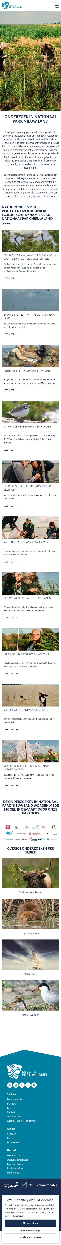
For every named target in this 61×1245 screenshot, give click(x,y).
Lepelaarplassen (15, 1164)
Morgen (11, 1138)
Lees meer (9, 278)
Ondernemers (14, 1116)
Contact (11, 1112)
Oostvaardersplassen (18, 1160)
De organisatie (14, 1099)
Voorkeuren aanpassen (30, 1237)
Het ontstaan (14, 1155)
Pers (9, 1108)
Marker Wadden (15, 1168)
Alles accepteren (30, 1223)
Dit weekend (13, 1142)
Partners (11, 1103)
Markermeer (13, 1172)
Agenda (11, 1128)
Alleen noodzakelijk (30, 1230)
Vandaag (11, 1134)
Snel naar (12, 1094)
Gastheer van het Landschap (21, 1121)
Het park (12, 1150)
